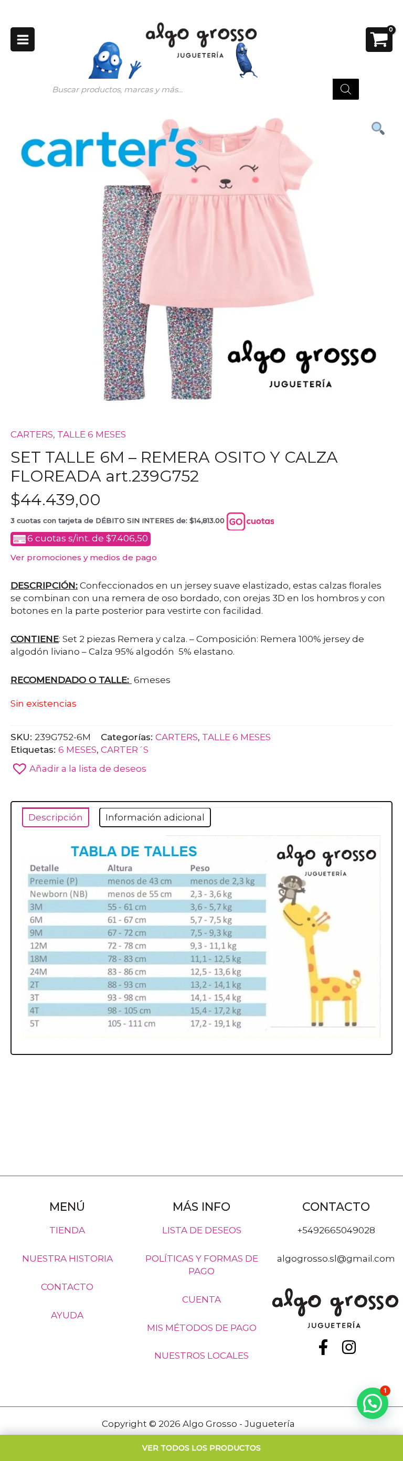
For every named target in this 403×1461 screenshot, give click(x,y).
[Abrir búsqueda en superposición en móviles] (201, 89)
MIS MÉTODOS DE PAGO (202, 1327)
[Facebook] (323, 1347)
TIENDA (67, 1230)
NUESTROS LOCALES (201, 1355)
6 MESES (77, 749)
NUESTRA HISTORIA (67, 1258)
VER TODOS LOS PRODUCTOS (201, 1448)
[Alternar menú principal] (22, 39)
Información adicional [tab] (155, 817)
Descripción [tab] (55, 817)
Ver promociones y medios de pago (83, 557)
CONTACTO (67, 1286)
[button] (201, 765)
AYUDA (67, 1314)
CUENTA (201, 1299)
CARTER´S (125, 749)
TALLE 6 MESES (91, 434)
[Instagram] (349, 1347)
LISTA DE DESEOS (201, 1230)
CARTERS (31, 434)
